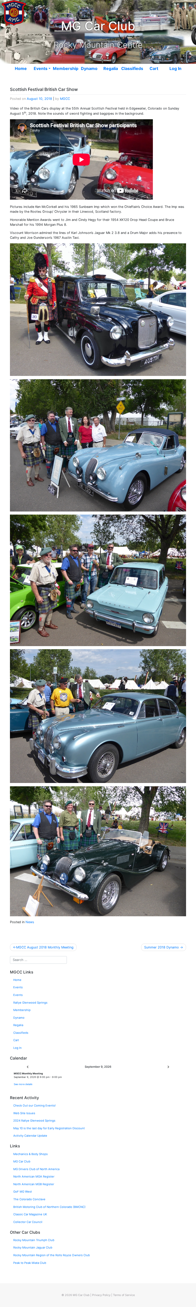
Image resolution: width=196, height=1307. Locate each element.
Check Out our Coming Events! (34, 1105)
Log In (175, 68)
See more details (23, 1084)
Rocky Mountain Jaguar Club (32, 1247)
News (30, 922)
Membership (65, 68)
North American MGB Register (33, 1184)
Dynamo (89, 68)
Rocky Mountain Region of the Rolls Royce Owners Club (51, 1255)
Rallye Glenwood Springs (30, 1002)
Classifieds (132, 68)
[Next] (168, 1067)
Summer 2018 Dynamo (161, 947)
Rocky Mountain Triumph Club (33, 1240)
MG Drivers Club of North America (36, 1169)
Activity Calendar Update (30, 1135)
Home (21, 68)
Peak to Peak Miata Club (29, 1263)
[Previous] (27, 1067)
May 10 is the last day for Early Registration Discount (49, 1128)
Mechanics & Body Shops (30, 1154)
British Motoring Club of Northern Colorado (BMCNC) (49, 1207)
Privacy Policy (101, 1295)
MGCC (65, 99)
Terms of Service (124, 1295)
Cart (154, 68)
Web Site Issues (24, 1113)
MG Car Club (21, 1161)
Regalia (110, 68)
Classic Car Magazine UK (30, 1214)
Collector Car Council (27, 1222)
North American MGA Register (33, 1176)
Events (40, 68)
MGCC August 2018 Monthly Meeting (45, 947)
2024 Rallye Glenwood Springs (34, 1120)
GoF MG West (22, 1191)
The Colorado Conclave (29, 1199)
